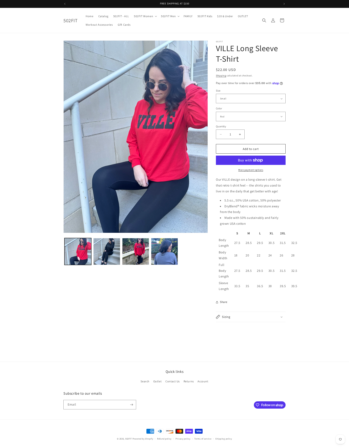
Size (218, 90)
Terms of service (202, 438)
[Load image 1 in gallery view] (77, 251)
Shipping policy (223, 438)
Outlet (157, 381)
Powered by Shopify (142, 438)
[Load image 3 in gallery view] (106, 251)
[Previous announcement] (64, 4)
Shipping (221, 75)
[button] (145, 16)
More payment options (250, 169)
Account (203, 381)
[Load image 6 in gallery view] (135, 251)
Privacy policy (183, 438)
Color (219, 108)
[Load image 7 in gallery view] (164, 251)
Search (145, 381)
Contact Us (172, 381)
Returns (189, 381)
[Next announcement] (284, 4)
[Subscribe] (131, 404)
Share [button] (223, 302)
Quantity (221, 126)
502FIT (128, 438)
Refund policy (164, 438)
